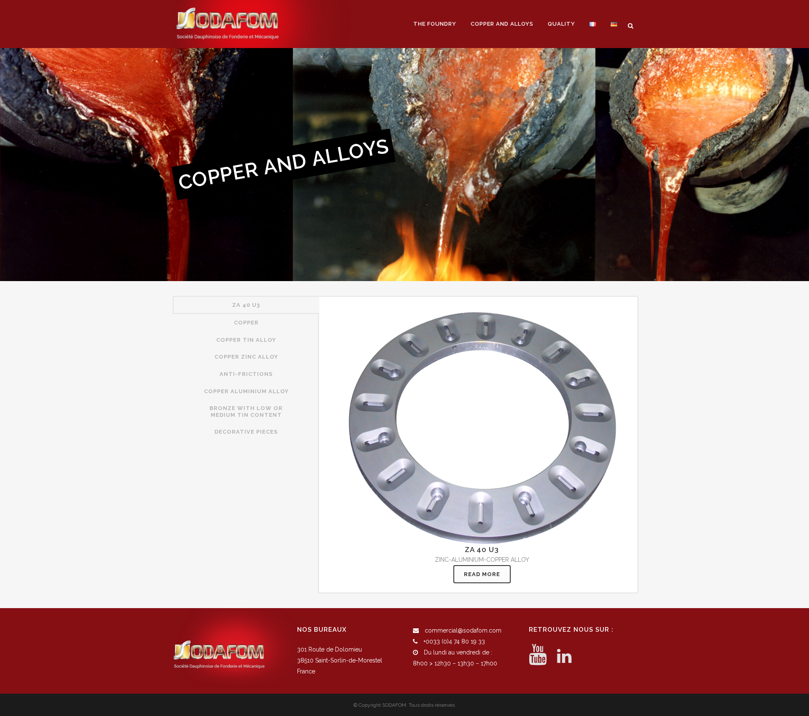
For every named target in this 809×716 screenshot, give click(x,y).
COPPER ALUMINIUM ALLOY (246, 391)
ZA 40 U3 (246, 305)
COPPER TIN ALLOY (246, 340)
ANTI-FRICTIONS (246, 374)
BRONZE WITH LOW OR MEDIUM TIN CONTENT (246, 411)
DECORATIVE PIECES (246, 432)
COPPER (246, 322)
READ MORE (482, 574)
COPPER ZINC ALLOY (246, 357)
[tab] (246, 305)
